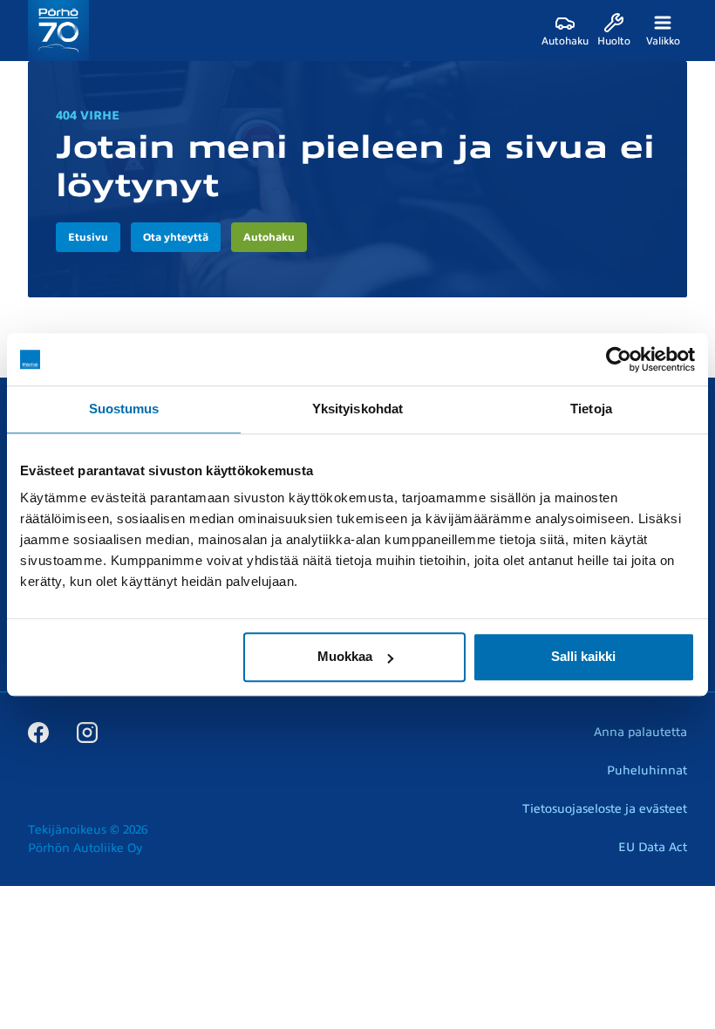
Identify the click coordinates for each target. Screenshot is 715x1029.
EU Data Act (652, 847)
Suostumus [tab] (124, 408)
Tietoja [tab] (591, 408)
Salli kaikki (583, 656)
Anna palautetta (640, 732)
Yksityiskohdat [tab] (357, 408)
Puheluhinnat (647, 770)
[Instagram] (87, 731)
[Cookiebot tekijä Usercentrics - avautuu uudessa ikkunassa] (618, 359)
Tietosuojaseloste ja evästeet (604, 808)
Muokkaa (344, 656)
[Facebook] (38, 731)
